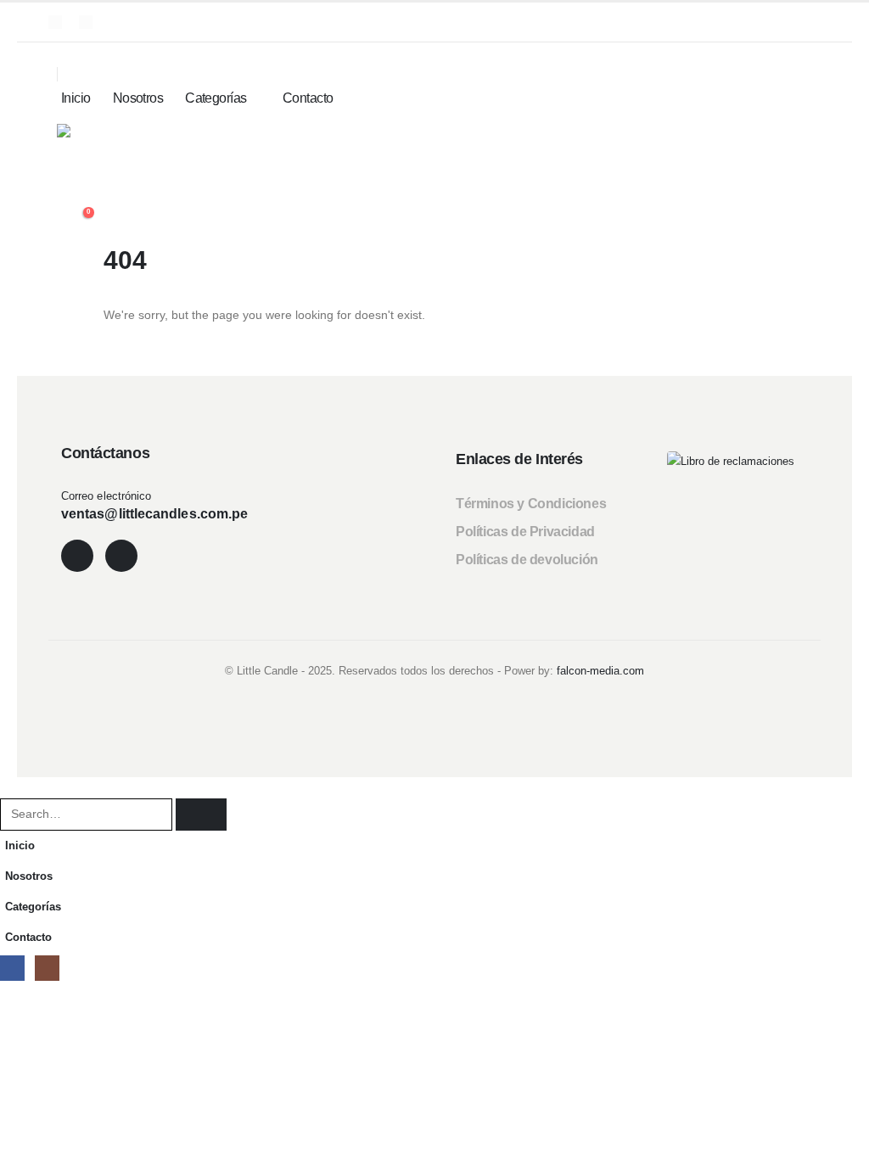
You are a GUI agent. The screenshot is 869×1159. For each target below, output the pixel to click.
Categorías (215, 98)
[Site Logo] (102, 148)
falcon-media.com (600, 671)
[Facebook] (55, 22)
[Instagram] (86, 22)
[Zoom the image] (730, 462)
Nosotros (138, 98)
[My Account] (428, 195)
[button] (67, 53)
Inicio (76, 98)
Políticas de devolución (527, 559)
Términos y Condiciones (531, 503)
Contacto (308, 98)
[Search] (201, 814)
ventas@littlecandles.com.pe (154, 514)
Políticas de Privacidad (525, 531)
